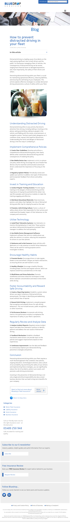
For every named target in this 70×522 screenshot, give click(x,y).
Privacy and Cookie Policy (20, 505)
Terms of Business (37, 505)
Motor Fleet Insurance (13, 407)
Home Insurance (11, 412)
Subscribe (8, 454)
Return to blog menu (19, 398)
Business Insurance (12, 415)
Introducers (43, 1)
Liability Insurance (11, 410)
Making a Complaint (51, 505)
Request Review (10, 475)
